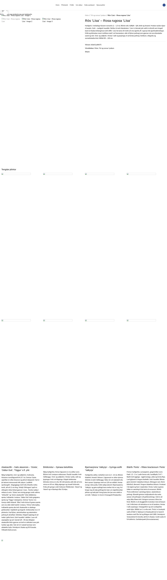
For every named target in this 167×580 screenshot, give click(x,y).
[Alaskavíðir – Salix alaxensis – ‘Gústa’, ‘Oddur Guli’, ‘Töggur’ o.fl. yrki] (16, 246)
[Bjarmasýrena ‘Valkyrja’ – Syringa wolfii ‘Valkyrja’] (99, 246)
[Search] (160, 5)
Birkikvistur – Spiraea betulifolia (58, 467)
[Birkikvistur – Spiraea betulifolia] (57, 246)
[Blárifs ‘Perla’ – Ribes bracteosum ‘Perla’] (141, 246)
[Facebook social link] (164, 5)
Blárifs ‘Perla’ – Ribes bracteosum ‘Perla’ (146, 467)
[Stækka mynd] (5, 12)
